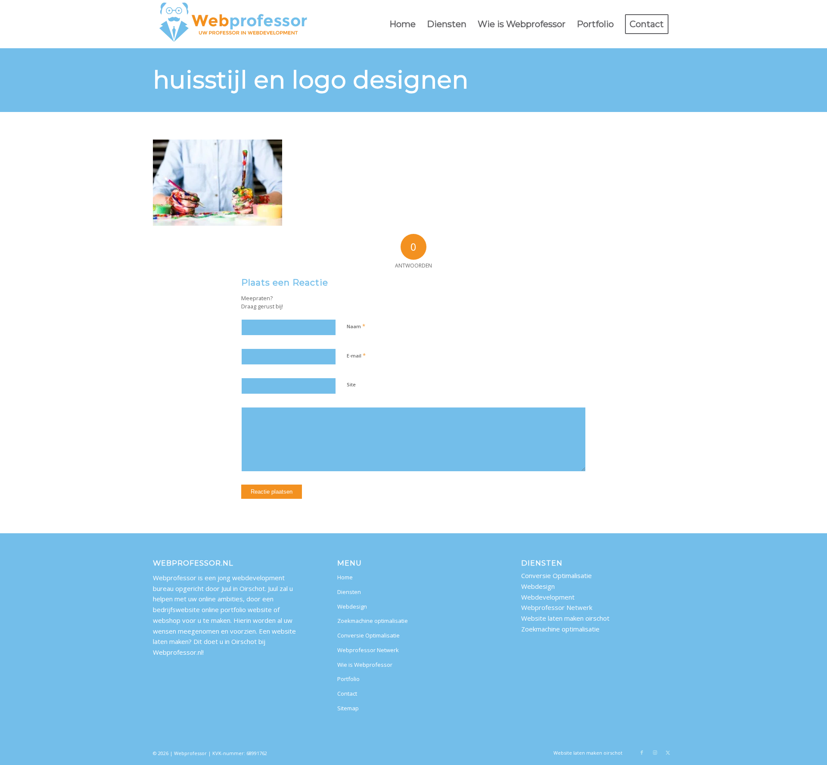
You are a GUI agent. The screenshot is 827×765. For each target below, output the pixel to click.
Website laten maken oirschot (565, 618)
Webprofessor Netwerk (368, 650)
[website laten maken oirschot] (233, 24)
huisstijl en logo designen (310, 79)
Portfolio (348, 679)
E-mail (356, 355)
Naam (356, 326)
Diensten (349, 592)
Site (351, 384)
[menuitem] (402, 24)
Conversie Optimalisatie (368, 635)
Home (345, 577)
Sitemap (348, 708)
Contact (347, 693)
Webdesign (352, 606)
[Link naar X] (667, 752)
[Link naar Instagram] (654, 752)
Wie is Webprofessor (364, 665)
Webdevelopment (548, 597)
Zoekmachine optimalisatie (372, 621)
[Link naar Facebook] (641, 752)
